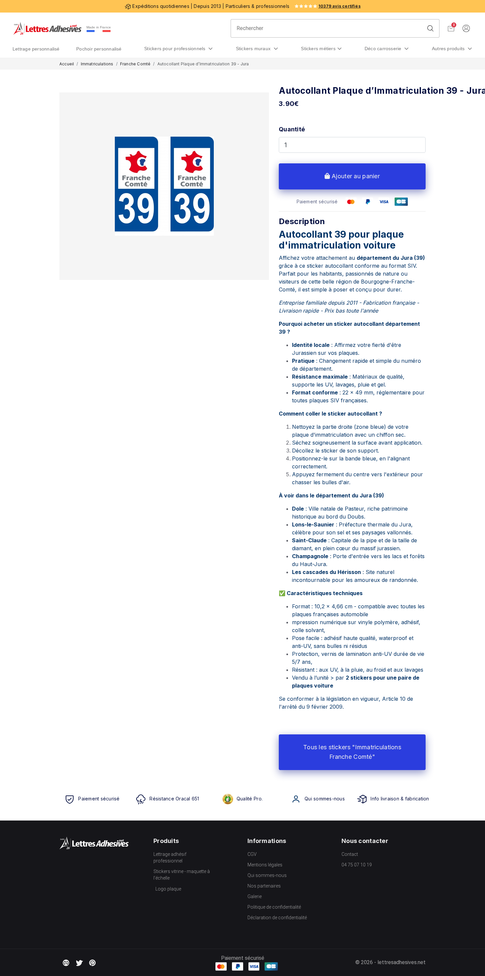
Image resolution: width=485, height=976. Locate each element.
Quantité (292, 129)
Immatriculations (97, 63)
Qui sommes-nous (267, 875)
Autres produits (449, 48)
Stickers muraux (254, 48)
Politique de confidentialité (274, 907)
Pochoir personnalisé (99, 48)
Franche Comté (135, 63)
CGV (252, 854)
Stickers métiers (318, 48)
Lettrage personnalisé (36, 48)
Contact (349, 854)
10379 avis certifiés (339, 6)
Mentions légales (264, 864)
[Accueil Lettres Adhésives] (47, 28)
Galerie (254, 896)
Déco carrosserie (384, 48)
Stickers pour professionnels (175, 48)
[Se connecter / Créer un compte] (466, 28)
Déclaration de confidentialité (277, 917)
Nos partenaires (264, 886)
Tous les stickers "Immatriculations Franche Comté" (352, 752)
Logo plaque (168, 889)
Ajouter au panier (355, 176)
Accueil (66, 63)
